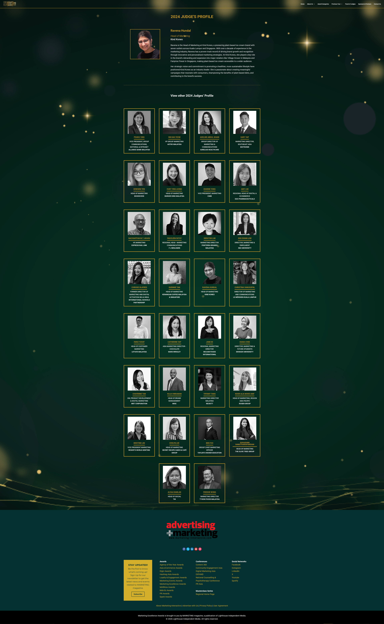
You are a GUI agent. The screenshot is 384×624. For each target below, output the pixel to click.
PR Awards (164, 593)
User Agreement (220, 605)
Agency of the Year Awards (172, 564)
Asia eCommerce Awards (171, 568)
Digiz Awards (165, 571)
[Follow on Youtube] (196, 549)
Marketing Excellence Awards (173, 584)
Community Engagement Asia (209, 568)
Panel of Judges (350, 4)
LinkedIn (235, 571)
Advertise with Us (190, 605)
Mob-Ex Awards (167, 590)
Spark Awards (166, 597)
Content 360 (201, 564)
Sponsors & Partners (364, 4)
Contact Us (377, 4)
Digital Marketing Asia (205, 571)
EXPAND (199, 574)
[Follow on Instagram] (200, 549)
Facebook (236, 564)
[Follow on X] (188, 549)
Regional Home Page (205, 594)
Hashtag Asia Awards (169, 574)
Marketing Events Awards (171, 581)
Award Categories (323, 4)
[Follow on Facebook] (184, 549)
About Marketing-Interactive (168, 605)
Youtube (235, 577)
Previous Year (336, 4)
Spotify (235, 581)
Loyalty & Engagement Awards (173, 577)
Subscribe (138, 594)
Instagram (236, 568)
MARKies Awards (167, 587)
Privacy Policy (206, 605)
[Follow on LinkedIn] (192, 549)
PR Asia (199, 584)
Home (302, 4)
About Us (310, 4)
